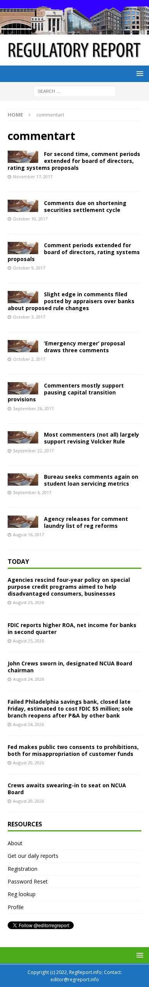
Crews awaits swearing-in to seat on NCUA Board (67, 789)
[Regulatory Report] (74, 30)
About (15, 843)
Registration (22, 868)
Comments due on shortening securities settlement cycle (85, 206)
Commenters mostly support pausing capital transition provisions (66, 392)
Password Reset (28, 881)
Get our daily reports (33, 855)
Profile (16, 907)
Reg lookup (22, 894)
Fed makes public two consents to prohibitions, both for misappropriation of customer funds (73, 750)
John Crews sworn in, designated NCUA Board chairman (70, 667)
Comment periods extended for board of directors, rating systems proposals (74, 252)
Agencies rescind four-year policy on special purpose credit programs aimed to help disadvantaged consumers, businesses (69, 586)
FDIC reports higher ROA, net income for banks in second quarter (72, 628)
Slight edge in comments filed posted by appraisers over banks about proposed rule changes (71, 301)
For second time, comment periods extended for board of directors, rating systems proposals (74, 160)
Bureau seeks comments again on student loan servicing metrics (91, 480)
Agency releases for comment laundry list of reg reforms (86, 522)
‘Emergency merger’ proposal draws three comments (84, 347)
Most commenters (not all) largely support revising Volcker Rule (91, 438)
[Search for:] (75, 91)
